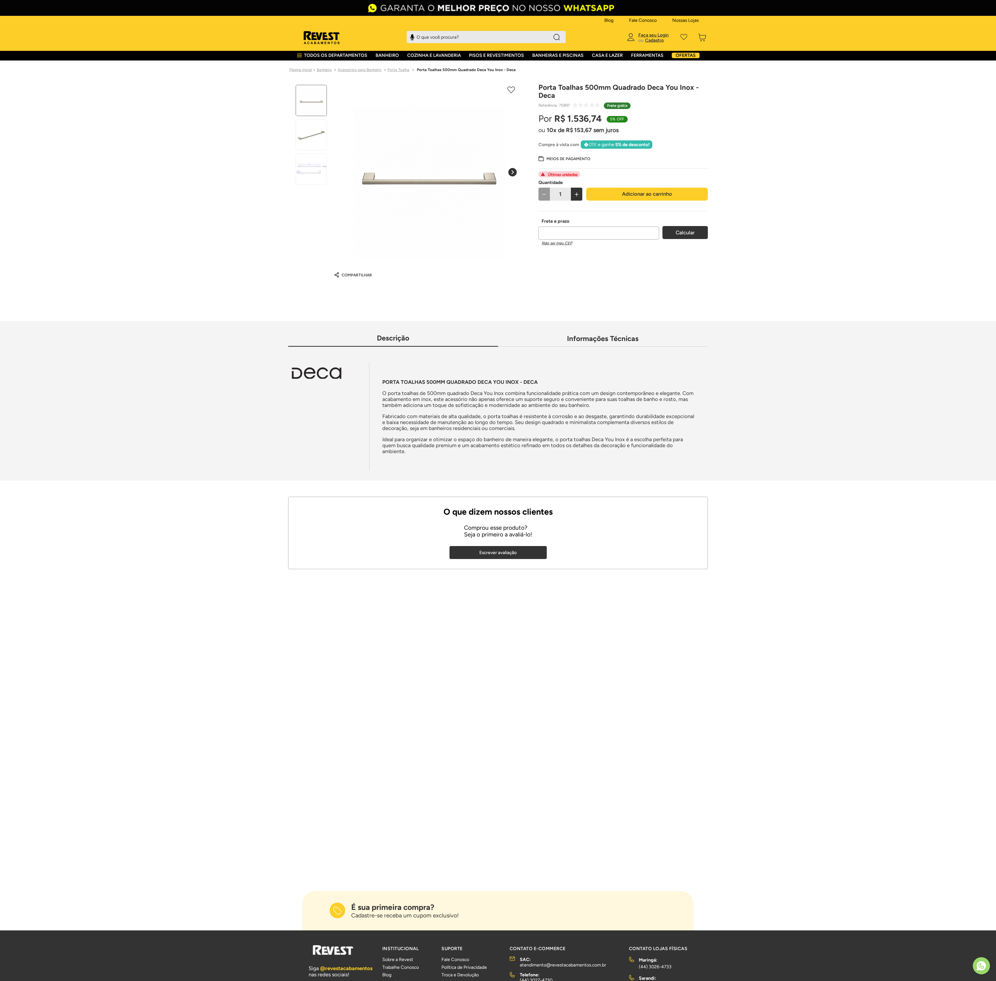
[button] (564, 158)
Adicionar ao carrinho (647, 194)
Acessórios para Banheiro (360, 69)
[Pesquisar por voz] (412, 36)
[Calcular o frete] (685, 232)
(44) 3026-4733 (655, 966)
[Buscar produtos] (557, 37)
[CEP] (598, 229)
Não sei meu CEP (557, 243)
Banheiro (324, 69)
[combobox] (486, 37)
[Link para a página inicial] (300, 70)
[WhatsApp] (981, 966)
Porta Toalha (398, 69)
